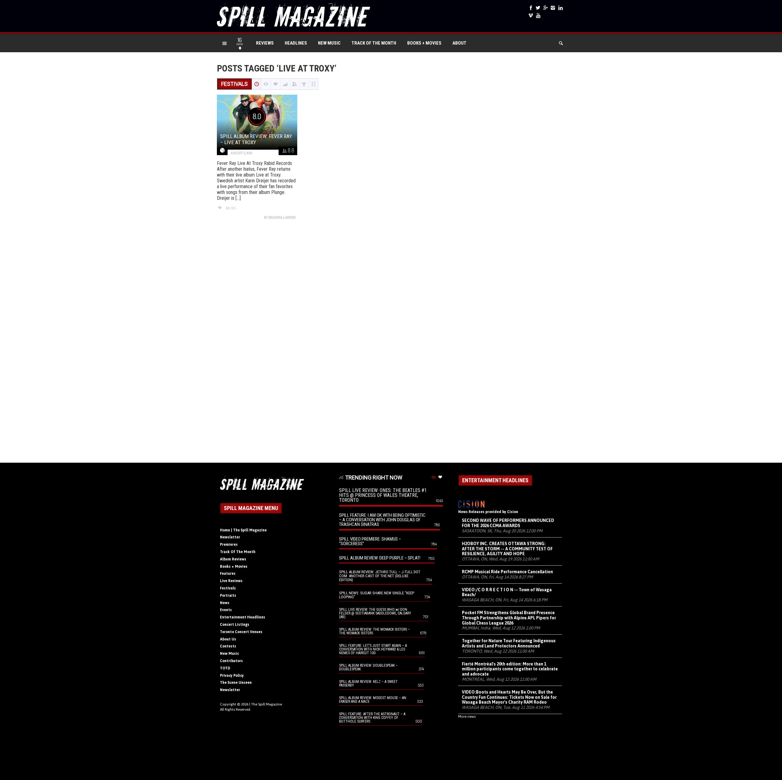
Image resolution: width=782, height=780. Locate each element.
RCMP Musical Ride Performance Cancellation (507, 571)
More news (467, 716)
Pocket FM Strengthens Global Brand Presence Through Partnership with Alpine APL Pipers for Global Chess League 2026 (509, 617)
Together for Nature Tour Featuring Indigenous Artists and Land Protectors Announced (509, 643)
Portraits (228, 595)
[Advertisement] (391, 344)
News (224, 603)
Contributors (231, 661)
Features (228, 573)
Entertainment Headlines (242, 617)
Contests (228, 646)
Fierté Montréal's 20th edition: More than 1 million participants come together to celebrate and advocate (510, 669)
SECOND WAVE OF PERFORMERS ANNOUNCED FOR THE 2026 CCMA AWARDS (508, 523)
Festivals (228, 588)
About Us (228, 639)
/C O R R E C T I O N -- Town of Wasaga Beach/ (507, 592)
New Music (329, 43)
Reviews (265, 43)
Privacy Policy (232, 675)
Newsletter (230, 537)
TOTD (225, 668)
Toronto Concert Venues (241, 632)
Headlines (296, 43)
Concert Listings (234, 624)
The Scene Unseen (236, 682)
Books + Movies (424, 43)
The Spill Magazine (266, 704)
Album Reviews (233, 559)
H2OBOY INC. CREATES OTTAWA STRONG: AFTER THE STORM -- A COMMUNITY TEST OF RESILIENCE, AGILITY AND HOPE (507, 548)
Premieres (229, 544)
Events (226, 610)
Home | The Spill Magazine (243, 530)
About (459, 43)
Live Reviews (231, 581)
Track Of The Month (374, 43)
